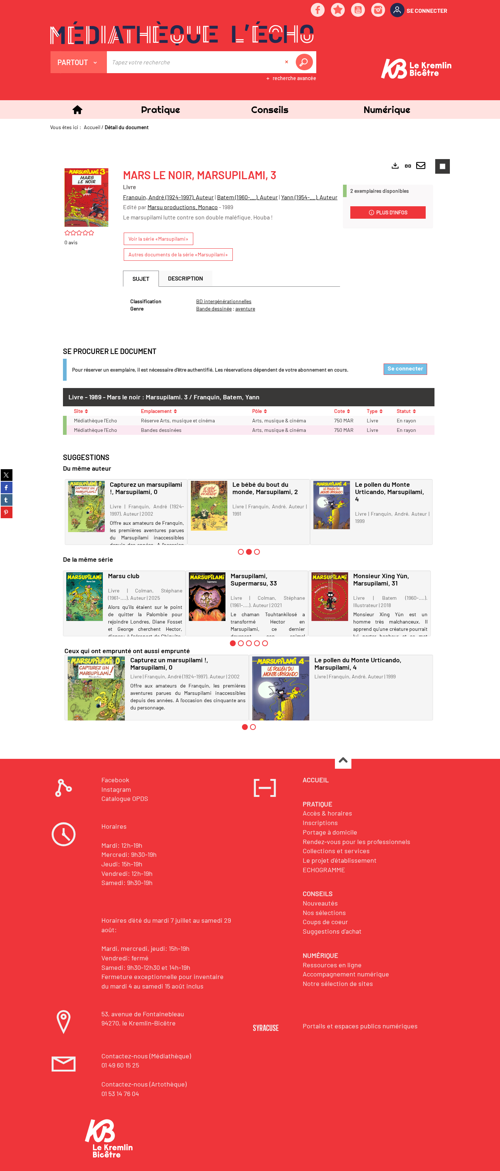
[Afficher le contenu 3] (257, 552)
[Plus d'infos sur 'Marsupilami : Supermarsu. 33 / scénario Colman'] (207, 596)
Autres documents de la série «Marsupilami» (178, 254)
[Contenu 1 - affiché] (233, 643)
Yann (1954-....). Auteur (309, 196)
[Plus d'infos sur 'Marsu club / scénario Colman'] (84, 596)
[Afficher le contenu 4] (257, 643)
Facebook (115, 780)
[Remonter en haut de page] (343, 761)
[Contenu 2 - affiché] (249, 552)
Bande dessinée (214, 308)
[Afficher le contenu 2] (241, 643)
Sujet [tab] (141, 278)
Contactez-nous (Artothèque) (144, 1084)
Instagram (116, 789)
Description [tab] (185, 278)
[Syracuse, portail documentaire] (182, 33)
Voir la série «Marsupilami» (158, 239)
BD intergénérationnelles (223, 301)
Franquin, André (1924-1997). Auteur (168, 196)
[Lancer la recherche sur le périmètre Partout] (305, 62)
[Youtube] (358, 10)
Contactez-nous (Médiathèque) (146, 1056)
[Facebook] (318, 10)
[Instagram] (378, 10)
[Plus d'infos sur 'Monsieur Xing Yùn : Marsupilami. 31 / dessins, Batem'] (330, 596)
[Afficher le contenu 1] (241, 552)
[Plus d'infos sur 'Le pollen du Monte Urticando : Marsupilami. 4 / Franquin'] (331, 505)
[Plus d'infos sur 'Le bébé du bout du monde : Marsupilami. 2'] (209, 505)
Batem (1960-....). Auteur (247, 196)
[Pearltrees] (338, 10)
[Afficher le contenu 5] (265, 643)
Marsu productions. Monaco (183, 206)
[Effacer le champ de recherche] (287, 62)
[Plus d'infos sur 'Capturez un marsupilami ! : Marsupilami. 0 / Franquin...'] (86, 506)
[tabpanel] (231, 305)
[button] (160, 109)
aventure (245, 308)
